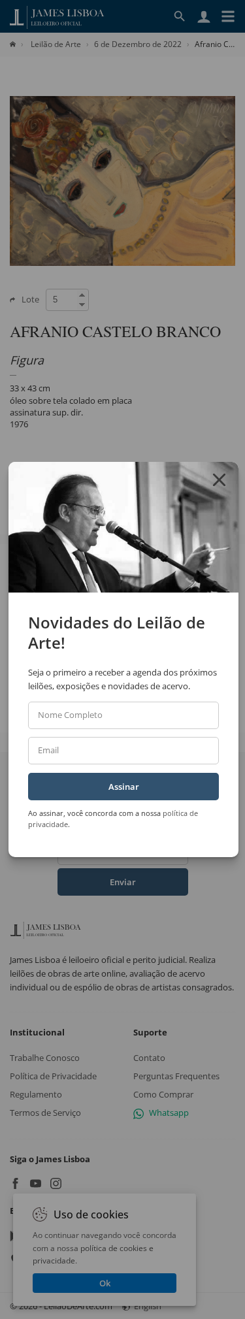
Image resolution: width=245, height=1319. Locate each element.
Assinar (123, 786)
